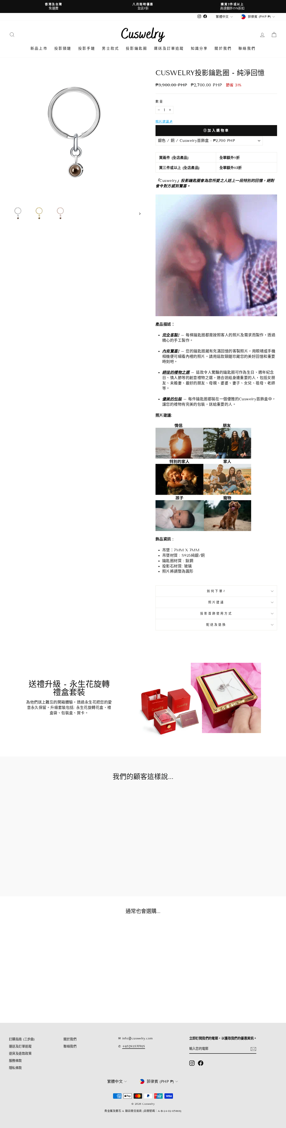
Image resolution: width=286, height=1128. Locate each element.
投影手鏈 (86, 48)
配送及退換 (216, 625)
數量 (160, 101)
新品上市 (39, 48)
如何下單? (216, 591)
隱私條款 (15, 1068)
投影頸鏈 (63, 48)
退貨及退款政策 (20, 1054)
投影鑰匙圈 (136, 48)
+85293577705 (133, 1046)
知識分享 (199, 48)
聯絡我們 (247, 48)
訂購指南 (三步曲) (22, 1039)
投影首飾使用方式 (216, 613)
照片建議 (216, 602)
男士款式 (110, 48)
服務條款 (15, 1061)
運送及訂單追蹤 (169, 48)
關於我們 (223, 48)
